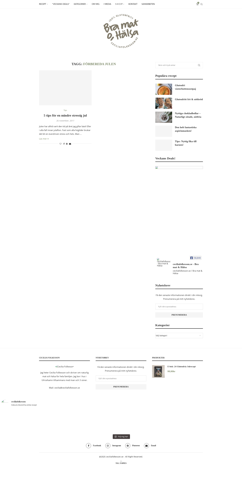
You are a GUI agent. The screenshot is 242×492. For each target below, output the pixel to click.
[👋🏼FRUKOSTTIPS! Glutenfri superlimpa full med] (20, 421)
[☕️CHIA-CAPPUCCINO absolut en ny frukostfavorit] (101, 421)
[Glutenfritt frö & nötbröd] (163, 103)
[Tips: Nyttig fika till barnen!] (163, 145)
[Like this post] (60, 143)
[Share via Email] (70, 143)
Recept (42, 4)
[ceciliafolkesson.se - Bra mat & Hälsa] (164, 262)
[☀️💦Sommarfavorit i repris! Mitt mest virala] (221, 421)
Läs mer (43, 138)
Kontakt (132, 4)
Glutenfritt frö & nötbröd (189, 99)
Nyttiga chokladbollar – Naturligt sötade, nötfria (188, 115)
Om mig (95, 4)
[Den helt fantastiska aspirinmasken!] (163, 131)
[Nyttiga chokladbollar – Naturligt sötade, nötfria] (163, 117)
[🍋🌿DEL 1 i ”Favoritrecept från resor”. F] (60, 421)
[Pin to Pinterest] (67, 143)
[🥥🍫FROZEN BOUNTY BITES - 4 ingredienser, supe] (141, 421)
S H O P (118, 4)
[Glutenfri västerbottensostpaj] (163, 89)
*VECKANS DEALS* (61, 4)
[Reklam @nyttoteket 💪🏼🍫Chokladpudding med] (181, 421)
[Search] (201, 4)
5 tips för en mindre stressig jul (65, 115)
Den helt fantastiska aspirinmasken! (185, 129)
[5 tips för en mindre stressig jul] (65, 87)
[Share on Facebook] (64, 143)
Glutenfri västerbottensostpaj (185, 87)
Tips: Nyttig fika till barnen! (185, 143)
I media (107, 4)
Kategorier (80, 4)
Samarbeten (148, 4)
